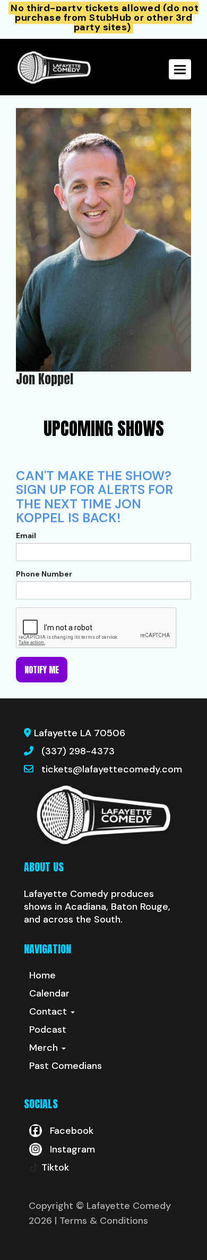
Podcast (47, 1029)
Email (26, 535)
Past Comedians (65, 1065)
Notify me (41, 669)
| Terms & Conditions (101, 1220)
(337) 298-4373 (78, 751)
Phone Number (44, 574)
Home (42, 975)
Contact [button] (49, 1011)
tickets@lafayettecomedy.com (111, 769)
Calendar (49, 993)
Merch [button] (45, 1047)
